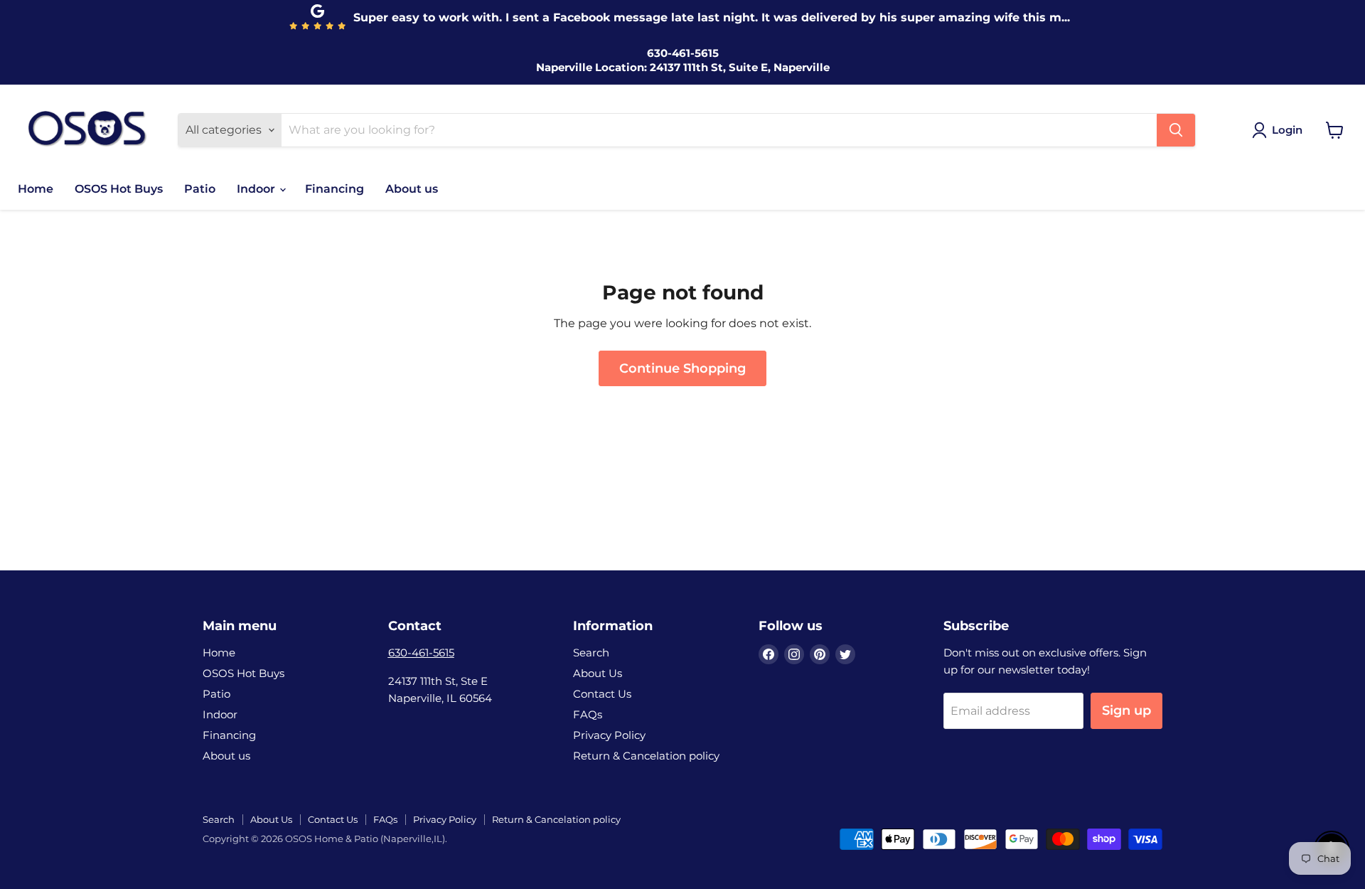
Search (591, 652)
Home (35, 189)
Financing (334, 189)
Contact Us (602, 694)
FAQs (587, 714)
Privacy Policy (609, 735)
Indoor (257, 189)
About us (411, 189)
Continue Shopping (682, 368)
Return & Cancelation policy (646, 755)
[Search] (1176, 130)
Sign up (1126, 710)
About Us (597, 673)
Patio (199, 189)
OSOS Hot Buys (119, 189)
